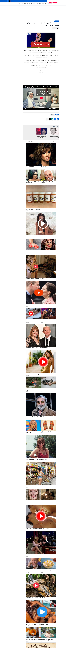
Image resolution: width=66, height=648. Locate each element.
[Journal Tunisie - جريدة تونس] (53, 2)
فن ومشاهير (44, 3)
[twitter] (9, 1)
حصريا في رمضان (20, 3)
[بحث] (7, 3)
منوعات (34, 3)
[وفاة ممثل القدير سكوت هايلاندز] (53, 131)
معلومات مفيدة (38, 3)
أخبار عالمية (26, 3)
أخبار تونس (30, 3)
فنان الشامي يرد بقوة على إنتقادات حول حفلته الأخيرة (41, 137)
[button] (55, 119)
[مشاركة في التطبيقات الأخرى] (47, 119)
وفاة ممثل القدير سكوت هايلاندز (54, 137)
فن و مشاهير (52, 114)
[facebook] (7, 1)
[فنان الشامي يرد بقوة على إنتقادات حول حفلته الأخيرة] (41, 131)
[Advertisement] (33, 13)
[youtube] (10, 1)
